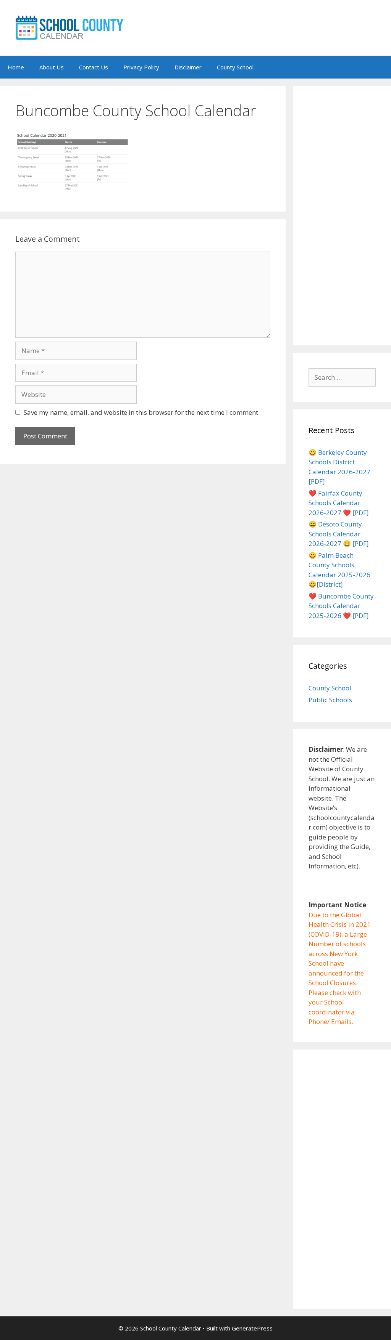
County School (235, 67)
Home (16, 67)
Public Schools (330, 699)
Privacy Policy (141, 67)
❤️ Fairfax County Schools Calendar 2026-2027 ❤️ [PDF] (339, 503)
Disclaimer (188, 67)
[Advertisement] (342, 215)
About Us (51, 67)
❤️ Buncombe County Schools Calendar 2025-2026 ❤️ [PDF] (341, 606)
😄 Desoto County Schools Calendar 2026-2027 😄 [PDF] (339, 534)
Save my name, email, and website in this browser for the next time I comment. (142, 412)
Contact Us (93, 67)
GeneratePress (252, 1328)
